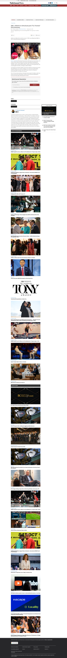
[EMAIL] (18, 112)
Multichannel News (32, 0)
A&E (16, 60)
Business (21, 5)
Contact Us (46, 649)
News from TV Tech (29, 19)
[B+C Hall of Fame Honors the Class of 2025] (49, 110)
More (36, 5)
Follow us (33, 35)
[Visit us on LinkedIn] (52, 3)
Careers (23, 649)
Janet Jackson (13, 101)
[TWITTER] (16, 112)
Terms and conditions (14, 646)
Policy (26, 5)
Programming (31, 5)
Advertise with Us (36, 649)
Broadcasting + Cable (24, 0)
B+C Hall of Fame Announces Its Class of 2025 (49, 117)
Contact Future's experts (26, 646)
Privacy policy (36, 646)
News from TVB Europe (39, 19)
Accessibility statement (15, 649)
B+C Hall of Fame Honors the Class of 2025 (49, 113)
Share (13, 35)
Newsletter (38, 35)
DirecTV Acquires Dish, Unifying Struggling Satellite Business (49, 121)
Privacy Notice (14, 90)
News (14, 5)
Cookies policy (47, 646)
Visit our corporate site (48, 639)
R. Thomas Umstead (20, 110)
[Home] (11, 5)
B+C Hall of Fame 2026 (50, 19)
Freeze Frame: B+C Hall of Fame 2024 (50, 130)
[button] (55, 2)
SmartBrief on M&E (20, 19)
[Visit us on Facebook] (48, 3)
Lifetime (12, 60)
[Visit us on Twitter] (50, 3)
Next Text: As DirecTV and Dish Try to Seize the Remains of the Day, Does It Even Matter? (49, 126)
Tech (17, 5)
